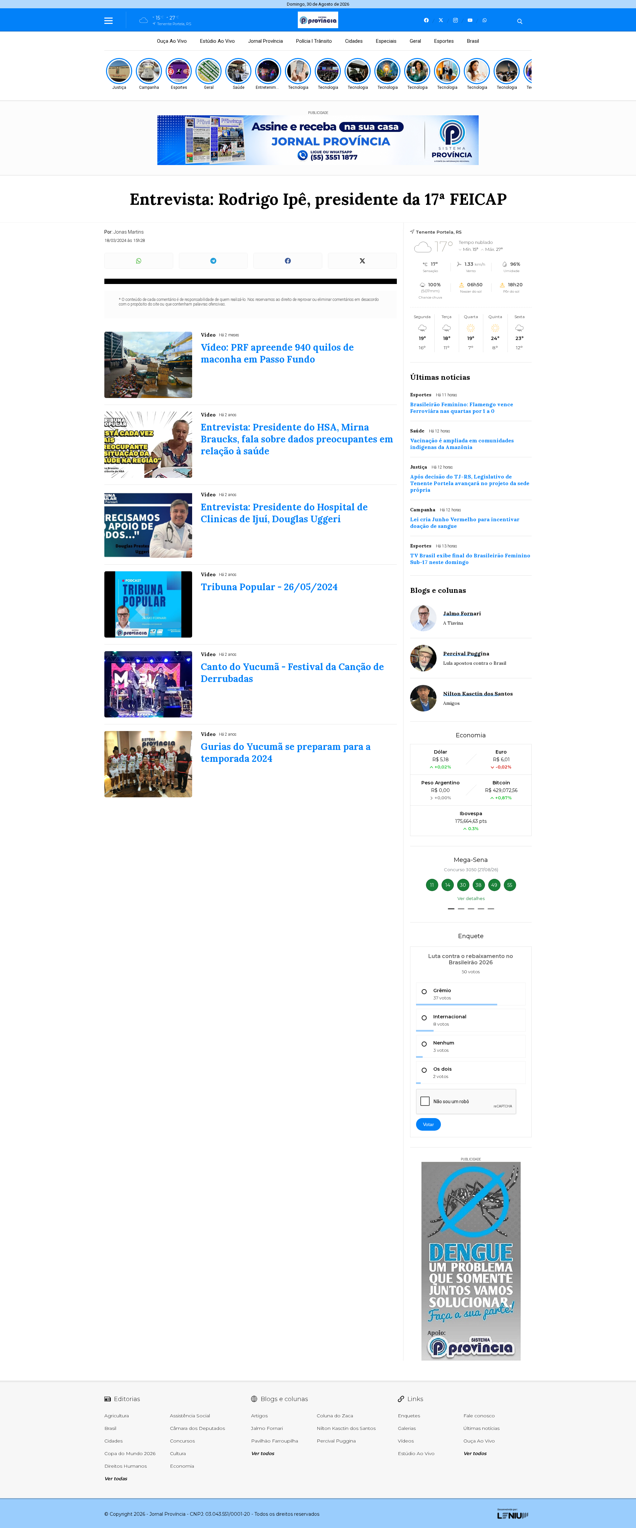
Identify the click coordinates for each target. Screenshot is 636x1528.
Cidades (354, 41)
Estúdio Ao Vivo (217, 41)
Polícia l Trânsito (314, 41)
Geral (415, 41)
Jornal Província (265, 41)
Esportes (444, 41)
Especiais (386, 41)
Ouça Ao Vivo (172, 41)
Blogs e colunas (438, 590)
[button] (451, 909)
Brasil (473, 41)
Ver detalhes (471, 898)
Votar (428, 1124)
